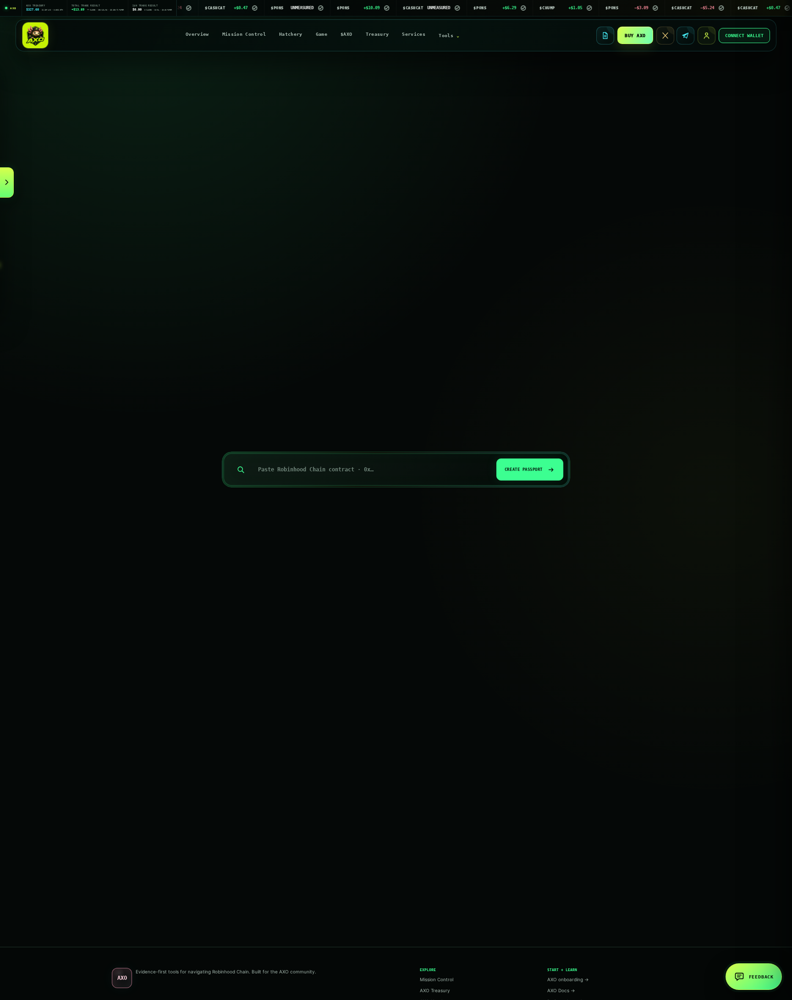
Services (413, 34)
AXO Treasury (435, 990)
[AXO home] (35, 35)
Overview (197, 34)
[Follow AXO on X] (665, 35)
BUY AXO (635, 35)
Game (321, 34)
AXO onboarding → (568, 979)
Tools (449, 35)
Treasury (377, 34)
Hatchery (290, 34)
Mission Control (244, 34)
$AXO (346, 34)
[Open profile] (706, 35)
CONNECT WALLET (744, 35)
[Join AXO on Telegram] (685, 35)
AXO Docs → (561, 990)
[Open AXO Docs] (605, 35)
